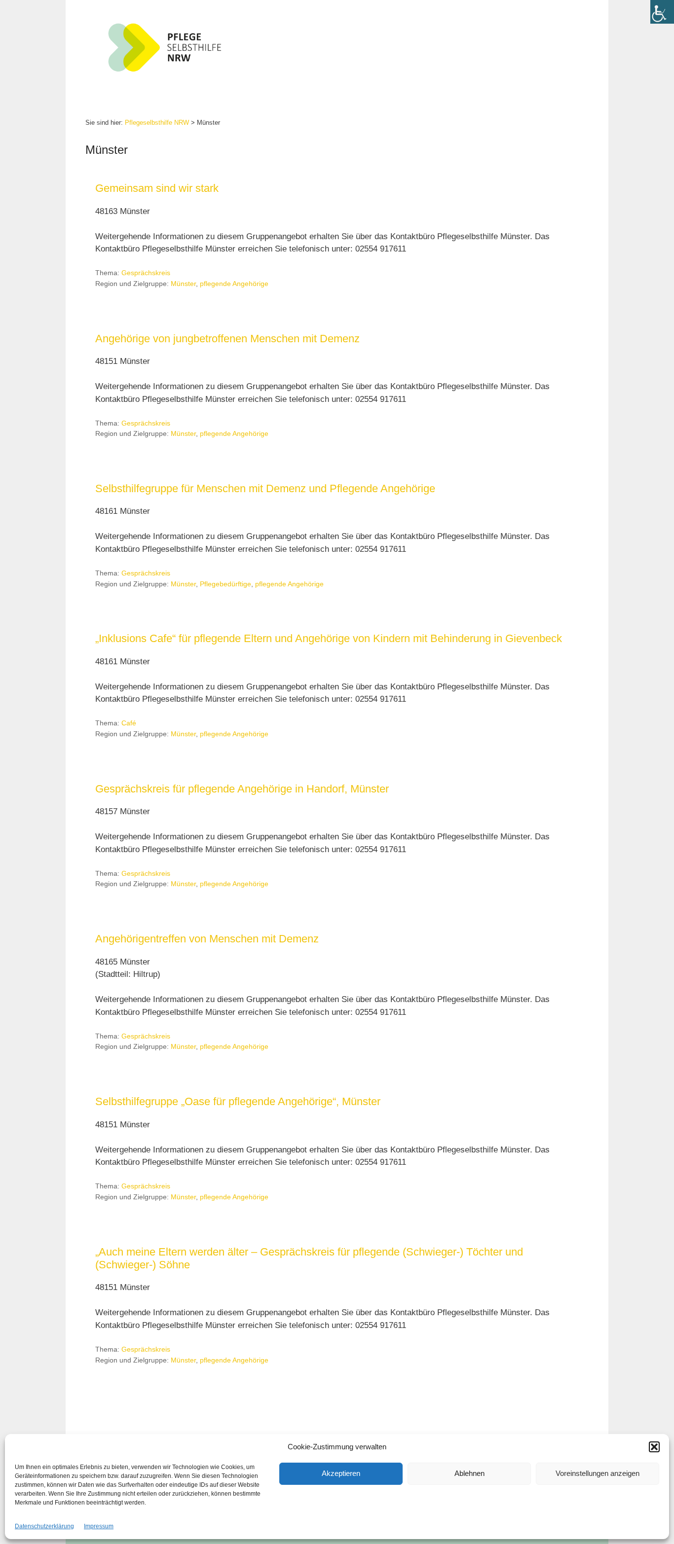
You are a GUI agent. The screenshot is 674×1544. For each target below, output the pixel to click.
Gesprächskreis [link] (145, 273)
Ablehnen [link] (469, 1473)
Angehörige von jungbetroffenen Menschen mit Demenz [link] (227, 338)
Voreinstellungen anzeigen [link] (597, 1473)
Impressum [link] (98, 1526)
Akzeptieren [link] (341, 1473)
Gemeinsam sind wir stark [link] (157, 188)
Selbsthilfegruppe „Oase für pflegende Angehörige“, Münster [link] (237, 1101)
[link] (662, 12)
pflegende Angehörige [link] (234, 283)
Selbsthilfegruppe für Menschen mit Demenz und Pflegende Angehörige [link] (265, 488)
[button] (654, 1447)
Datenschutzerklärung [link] (44, 1526)
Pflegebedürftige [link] (225, 584)
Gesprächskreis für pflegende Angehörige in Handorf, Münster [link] (242, 789)
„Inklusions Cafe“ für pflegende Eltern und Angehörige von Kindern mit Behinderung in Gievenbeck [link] (328, 638)
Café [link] (128, 723)
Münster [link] (183, 283)
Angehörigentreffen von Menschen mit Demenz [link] (207, 939)
